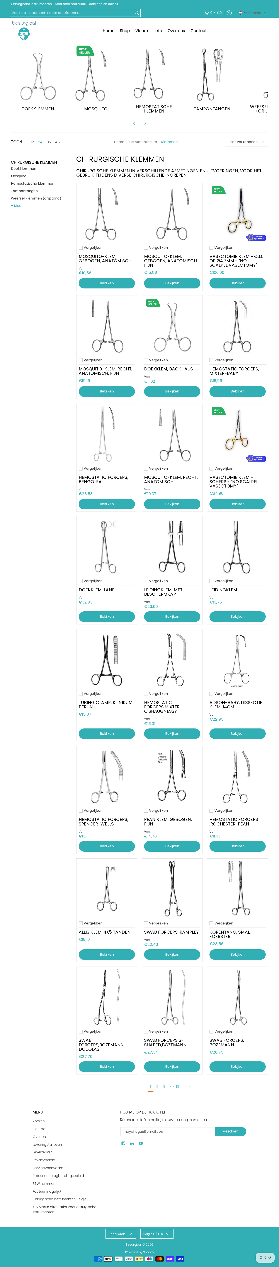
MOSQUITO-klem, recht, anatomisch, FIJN (105, 371)
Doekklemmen (23, 168)
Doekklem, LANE (96, 590)
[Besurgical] (24, 31)
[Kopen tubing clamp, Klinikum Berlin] (107, 659)
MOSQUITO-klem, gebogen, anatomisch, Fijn (171, 260)
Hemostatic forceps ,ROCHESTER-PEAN (233, 821)
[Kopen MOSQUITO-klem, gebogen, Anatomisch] (107, 213)
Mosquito (18, 176)
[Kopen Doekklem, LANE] (107, 546)
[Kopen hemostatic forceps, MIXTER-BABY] (237, 326)
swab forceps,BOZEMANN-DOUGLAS (102, 1044)
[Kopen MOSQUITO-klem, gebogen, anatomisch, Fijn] (172, 213)
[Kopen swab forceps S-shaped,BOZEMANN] (172, 997)
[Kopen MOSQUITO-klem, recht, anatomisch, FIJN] (107, 326)
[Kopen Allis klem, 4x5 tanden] (107, 889)
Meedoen (230, 1131)
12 (32, 142)
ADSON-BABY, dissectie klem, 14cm (235, 704)
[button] (252, 12)
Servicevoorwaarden (50, 1167)
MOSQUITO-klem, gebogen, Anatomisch (105, 258)
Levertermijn (43, 1152)
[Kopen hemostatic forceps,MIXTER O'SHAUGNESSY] (172, 659)
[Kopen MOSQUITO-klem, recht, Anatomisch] (172, 434)
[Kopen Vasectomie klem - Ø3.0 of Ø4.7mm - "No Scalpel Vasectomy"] (237, 213)
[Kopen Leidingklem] (237, 546)
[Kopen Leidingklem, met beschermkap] (172, 546)
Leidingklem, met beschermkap (163, 592)
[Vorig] (134, 123)
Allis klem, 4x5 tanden (105, 932)
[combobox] (71, 13)
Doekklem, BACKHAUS (168, 369)
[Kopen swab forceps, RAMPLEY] (172, 889)
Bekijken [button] (107, 283)
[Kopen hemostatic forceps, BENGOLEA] (107, 434)
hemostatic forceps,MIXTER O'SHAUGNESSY (162, 706)
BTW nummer (43, 1183)
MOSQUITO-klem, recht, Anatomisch (171, 479)
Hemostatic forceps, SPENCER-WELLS (103, 821)
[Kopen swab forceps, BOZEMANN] (237, 997)
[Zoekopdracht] (136, 13)
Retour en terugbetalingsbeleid (58, 1175)
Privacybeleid (44, 1160)
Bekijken (172, 283)
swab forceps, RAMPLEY (171, 932)
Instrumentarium (142, 141)
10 (177, 1086)
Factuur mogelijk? (47, 1191)
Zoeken (39, 1121)
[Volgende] (145, 123)
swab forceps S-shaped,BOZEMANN (165, 1042)
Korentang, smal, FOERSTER (230, 934)
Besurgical (133, 1245)
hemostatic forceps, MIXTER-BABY (234, 371)
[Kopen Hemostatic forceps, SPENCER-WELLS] (107, 776)
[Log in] (229, 13)
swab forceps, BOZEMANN (226, 1042)
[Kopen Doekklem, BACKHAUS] (172, 326)
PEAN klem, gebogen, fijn (168, 821)
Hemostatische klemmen (32, 183)
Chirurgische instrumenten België (60, 1199)
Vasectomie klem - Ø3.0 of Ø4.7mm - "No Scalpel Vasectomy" (236, 260)
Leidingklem (223, 590)
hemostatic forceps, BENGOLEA (103, 479)
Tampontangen (24, 190)
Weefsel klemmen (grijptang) (36, 198)
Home (119, 141)
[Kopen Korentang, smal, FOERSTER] (237, 889)
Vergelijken (93, 248)
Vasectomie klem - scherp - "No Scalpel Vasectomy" (233, 481)
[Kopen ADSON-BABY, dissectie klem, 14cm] (237, 659)
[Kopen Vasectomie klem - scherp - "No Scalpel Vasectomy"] (237, 434)
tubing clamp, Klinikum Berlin (106, 704)
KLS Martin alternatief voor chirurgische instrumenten (64, 1209)
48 (57, 142)
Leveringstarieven (47, 1144)
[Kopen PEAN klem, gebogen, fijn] (172, 776)
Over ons (40, 1136)
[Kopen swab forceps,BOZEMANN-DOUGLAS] (107, 997)
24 (40, 142)
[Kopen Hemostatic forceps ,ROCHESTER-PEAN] (237, 776)
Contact (40, 1128)
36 (49, 142)
